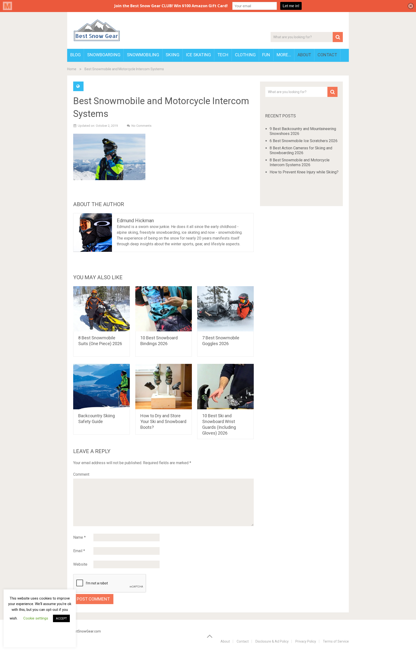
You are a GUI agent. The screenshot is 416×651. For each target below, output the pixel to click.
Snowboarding (103, 54)
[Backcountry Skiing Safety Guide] (101, 386)
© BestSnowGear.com (84, 631)
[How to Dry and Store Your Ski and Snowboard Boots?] (163, 386)
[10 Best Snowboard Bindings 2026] (163, 309)
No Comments (141, 125)
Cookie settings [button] (35, 618)
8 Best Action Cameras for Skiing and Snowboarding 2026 (301, 150)
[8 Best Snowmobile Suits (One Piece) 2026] (101, 309)
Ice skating (198, 54)
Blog (75, 54)
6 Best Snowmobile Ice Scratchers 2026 (304, 141)
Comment (81, 474)
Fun (266, 54)
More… (284, 54)
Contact (327, 54)
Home (71, 69)
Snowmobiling (143, 54)
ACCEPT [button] (61, 618)
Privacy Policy (305, 641)
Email (79, 551)
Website (80, 564)
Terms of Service (336, 641)
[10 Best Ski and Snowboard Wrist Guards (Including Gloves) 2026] (225, 386)
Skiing (172, 54)
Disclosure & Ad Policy (272, 641)
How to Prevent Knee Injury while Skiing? (304, 172)
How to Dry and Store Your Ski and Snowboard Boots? (163, 421)
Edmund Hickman (135, 220)
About (304, 54)
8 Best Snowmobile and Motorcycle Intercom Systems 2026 (300, 162)
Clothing (245, 54)
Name (79, 537)
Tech (222, 54)
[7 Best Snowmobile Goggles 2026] (225, 309)
